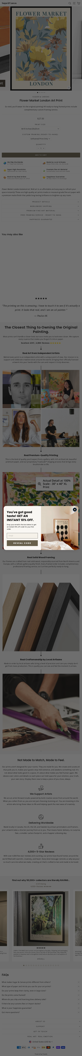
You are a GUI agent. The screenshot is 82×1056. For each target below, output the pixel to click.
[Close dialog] (75, 509)
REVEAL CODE (22, 543)
